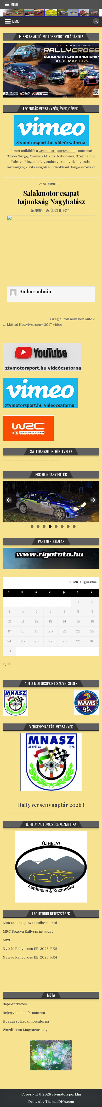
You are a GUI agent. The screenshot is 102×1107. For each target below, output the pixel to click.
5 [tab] (56, 526)
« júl (6, 664)
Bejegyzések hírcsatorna (24, 1013)
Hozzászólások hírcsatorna (26, 1021)
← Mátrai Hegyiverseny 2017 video (32, 325)
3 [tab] (44, 526)
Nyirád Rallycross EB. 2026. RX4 (30, 957)
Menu (14, 4)
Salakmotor (51, 184)
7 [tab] (68, 526)
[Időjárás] (51, 1069)
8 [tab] (74, 526)
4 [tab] (50, 526)
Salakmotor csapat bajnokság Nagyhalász (51, 197)
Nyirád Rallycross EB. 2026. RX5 (30, 949)
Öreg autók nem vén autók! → (74, 319)
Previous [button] (9, 500)
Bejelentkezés (15, 1004)
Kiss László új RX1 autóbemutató (30, 923)
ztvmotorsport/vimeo (57, 151)
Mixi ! (7, 940)
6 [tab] (62, 526)
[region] (51, 502)
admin (39, 210)
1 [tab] (32, 526)
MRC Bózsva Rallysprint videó (28, 931)
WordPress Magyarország (25, 1030)
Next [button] (93, 500)
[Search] (96, 21)
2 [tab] (38, 526)
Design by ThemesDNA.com (51, 1102)
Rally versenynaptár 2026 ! (51, 804)
